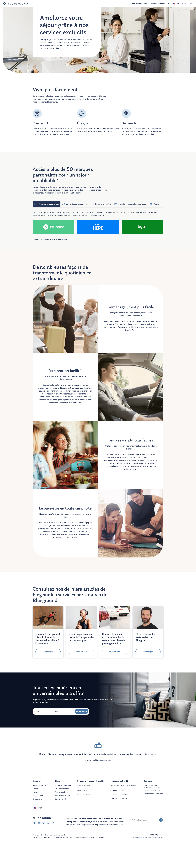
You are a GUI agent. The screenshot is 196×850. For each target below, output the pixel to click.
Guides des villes (61, 799)
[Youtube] (52, 822)
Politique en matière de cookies (85, 837)
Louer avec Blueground (85, 795)
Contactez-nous (38, 799)
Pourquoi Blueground (63, 785)
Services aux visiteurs (63, 795)
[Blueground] (42, 818)
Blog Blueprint (38, 795)
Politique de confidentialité (41, 837)
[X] (48, 822)
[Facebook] (34, 822)
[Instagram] (43, 822)
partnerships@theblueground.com (98, 760)
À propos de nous (39, 785)
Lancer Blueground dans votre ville (123, 785)
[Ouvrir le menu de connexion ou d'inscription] (191, 4)
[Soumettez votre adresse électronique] (161, 820)
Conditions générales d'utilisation (62, 837)
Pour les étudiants (61, 792)
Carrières (36, 789)
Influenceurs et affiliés (118, 798)
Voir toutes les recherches (153, 794)
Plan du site (100, 837)
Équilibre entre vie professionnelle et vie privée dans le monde (152, 787)
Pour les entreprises (139, 3)
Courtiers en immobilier (119, 795)
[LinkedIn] (39, 822)
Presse (35, 792)
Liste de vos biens (84, 785)
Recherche (83, 711)
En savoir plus (48, 651)
